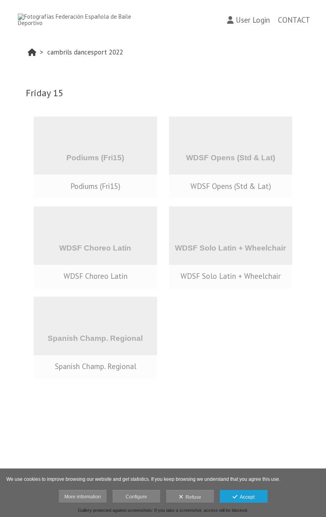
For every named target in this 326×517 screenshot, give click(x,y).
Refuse (192, 497)
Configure (136, 497)
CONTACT (294, 20)
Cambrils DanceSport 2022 (85, 52)
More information (82, 497)
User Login (253, 20)
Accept (245, 497)
